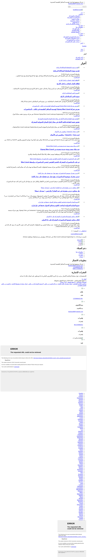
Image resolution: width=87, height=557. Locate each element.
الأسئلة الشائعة (75, 32)
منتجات (81, 14)
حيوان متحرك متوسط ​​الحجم (20, 284)
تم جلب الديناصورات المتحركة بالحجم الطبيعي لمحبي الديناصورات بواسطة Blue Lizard (50, 162)
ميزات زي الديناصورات (73, 40)
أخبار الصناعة (79, 59)
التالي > (82, 231)
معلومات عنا (79, 27)
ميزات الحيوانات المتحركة (72, 38)
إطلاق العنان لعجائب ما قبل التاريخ (68, 84)
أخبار (81, 43)
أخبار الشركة (79, 57)
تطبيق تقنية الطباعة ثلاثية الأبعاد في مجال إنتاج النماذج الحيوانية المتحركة (55, 122)
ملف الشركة (76, 28)
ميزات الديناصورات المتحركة (71, 36)
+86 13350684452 (78, 267)
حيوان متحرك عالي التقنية (65, 284)
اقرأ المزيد (77, 77)
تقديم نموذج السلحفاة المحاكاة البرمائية (66, 71)
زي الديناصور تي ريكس (50, 284)
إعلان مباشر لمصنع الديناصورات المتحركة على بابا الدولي (61, 220)
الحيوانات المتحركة (74, 16)
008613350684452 (78, 268)
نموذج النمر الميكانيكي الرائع (70, 96)
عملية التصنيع (76, 30)
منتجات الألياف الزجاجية (73, 24)
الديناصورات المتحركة (73, 17)
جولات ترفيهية (76, 19)
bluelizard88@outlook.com (75, 3)
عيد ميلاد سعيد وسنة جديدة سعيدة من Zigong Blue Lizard (60, 149)
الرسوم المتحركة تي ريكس (36, 284)
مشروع (81, 25)
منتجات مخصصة (75, 20)
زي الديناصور (76, 22)
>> (79, 231)
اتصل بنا (81, 33)
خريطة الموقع (72, 282)
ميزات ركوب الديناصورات (72, 41)
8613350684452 (78, 324)
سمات (81, 35)
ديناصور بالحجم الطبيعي (79, 284)
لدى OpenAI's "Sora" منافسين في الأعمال (65, 135)
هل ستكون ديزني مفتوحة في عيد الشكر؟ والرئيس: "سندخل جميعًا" (57, 191)
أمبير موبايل (63, 282)
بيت (82, 12)
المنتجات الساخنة (81, 282)
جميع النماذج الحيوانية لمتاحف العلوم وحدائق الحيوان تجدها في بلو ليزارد (56, 205)
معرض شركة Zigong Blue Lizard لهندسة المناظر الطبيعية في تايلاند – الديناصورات (52, 109)
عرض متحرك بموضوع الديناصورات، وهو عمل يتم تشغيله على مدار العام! (55, 176)
